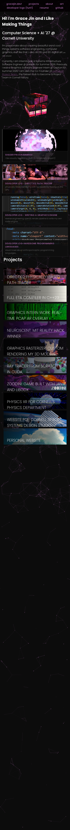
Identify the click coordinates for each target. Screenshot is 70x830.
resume (44, 7)
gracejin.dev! (14, 4)
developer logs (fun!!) (20, 7)
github (59, 7)
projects (34, 4)
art (62, 4)
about (49, 4)
